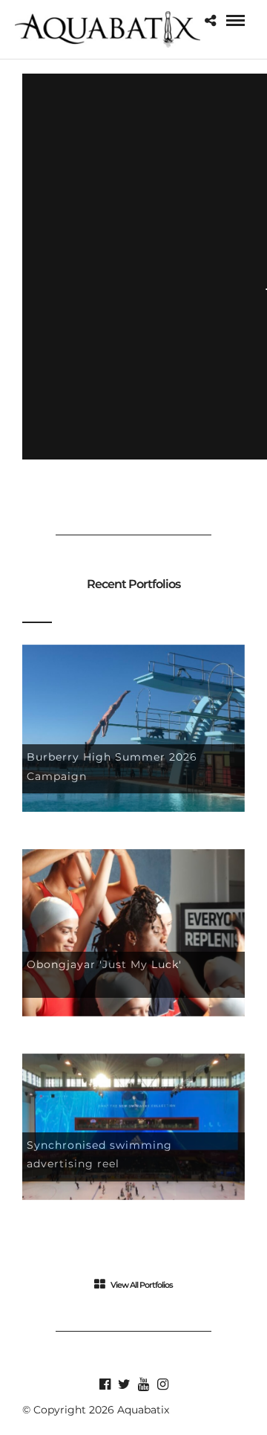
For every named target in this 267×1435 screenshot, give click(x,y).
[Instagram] (162, 1384)
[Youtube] (143, 1384)
